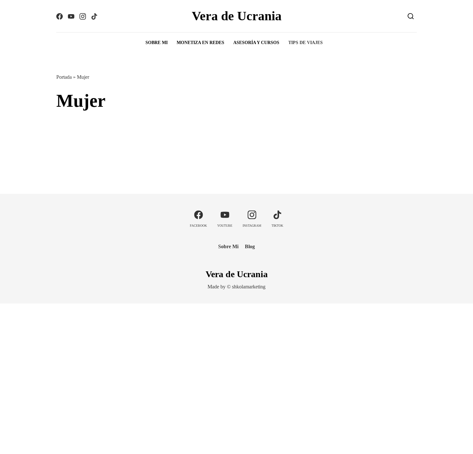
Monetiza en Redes (200, 42)
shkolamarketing (248, 286)
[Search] (410, 16)
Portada (64, 77)
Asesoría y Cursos (256, 42)
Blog (250, 246)
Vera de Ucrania (237, 16)
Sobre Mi (156, 42)
